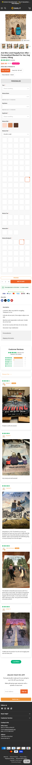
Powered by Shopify (16, 762)
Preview (16, 277)
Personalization (7, 333)
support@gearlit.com (10, 729)
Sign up (24, 691)
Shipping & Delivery (9, 758)
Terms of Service (14, 756)
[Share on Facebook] (2, 300)
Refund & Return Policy (21, 758)
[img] (6, 381)
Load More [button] (16, 662)
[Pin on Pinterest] (11, 300)
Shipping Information (8, 338)
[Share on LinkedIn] (8, 300)
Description (6, 307)
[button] (5, 60)
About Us (6, 756)
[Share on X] (5, 300)
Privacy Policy (23, 756)
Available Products (8, 66)
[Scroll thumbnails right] (29, 46)
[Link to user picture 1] (16, 405)
